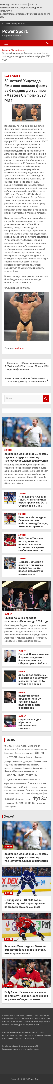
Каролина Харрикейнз (23, 768)
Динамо (38, 757)
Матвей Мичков (20, 784)
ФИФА (28, 794)
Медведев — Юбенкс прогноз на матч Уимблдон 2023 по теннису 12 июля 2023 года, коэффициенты (28, 366)
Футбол (8, 614)
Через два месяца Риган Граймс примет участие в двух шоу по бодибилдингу (25, 380)
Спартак (30, 790)
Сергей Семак (19, 790)
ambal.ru (19, 348)
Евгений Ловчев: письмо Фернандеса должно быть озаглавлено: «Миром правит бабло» (33, 659)
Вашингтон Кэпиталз (24, 753)
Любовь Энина (14, 775)
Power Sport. (15, 31)
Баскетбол (8, 753)
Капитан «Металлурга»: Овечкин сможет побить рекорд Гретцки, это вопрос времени (33, 522)
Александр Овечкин (39, 749)
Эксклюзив (40, 803)
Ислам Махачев (22, 765)
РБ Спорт (8, 787)
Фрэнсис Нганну (23, 799)
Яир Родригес (10, 806)
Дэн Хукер (27, 762)
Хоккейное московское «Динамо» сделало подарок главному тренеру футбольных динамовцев (26, 457)
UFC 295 (16, 746)
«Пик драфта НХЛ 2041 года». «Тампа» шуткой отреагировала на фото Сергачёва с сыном (32, 501)
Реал (20, 787)
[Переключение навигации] (6, 43)
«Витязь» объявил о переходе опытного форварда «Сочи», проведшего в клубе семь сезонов (30, 568)
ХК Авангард (9, 803)
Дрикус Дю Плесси (13, 761)
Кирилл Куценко (13, 771)
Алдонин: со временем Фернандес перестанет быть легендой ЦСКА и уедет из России (33, 679)
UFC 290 (8, 746)
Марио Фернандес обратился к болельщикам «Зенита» (29, 724)
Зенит (37, 761)
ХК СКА (19, 803)
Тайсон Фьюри (11, 793)
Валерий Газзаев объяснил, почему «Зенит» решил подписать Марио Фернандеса (29, 701)
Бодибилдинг (12, 76)
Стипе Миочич (41, 790)
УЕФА (22, 794)
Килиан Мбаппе (39, 768)
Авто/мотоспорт (30, 745)
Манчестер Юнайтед (26, 780)
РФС (14, 787)
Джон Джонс (25, 757)
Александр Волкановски (17, 749)
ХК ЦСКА (30, 803)
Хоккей (8, 450)
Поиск (46, 398)
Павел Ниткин (37, 783)
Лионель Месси (30, 771)
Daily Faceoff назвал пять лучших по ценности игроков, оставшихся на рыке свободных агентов (31, 544)
